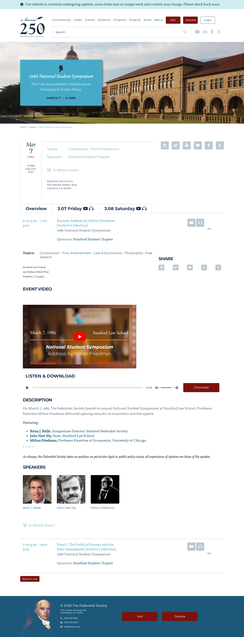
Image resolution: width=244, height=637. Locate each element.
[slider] (87, 387)
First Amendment (105, 149)
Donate (190, 20)
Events (90, 20)
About (158, 20)
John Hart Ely (66, 507)
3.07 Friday (70, 208)
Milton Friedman (102, 507)
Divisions (104, 20)
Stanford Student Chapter (89, 157)
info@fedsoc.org (72, 626)
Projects (135, 20)
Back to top (30, 578)
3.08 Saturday (120, 208)
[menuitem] (61, 20)
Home (23, 127)
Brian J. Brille (32, 507)
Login (208, 20)
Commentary (61, 20)
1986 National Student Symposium (56, 127)
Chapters (119, 20)
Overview (36, 208)
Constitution (78, 149)
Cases (78, 20)
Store (147, 20)
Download (201, 387)
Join (173, 20)
